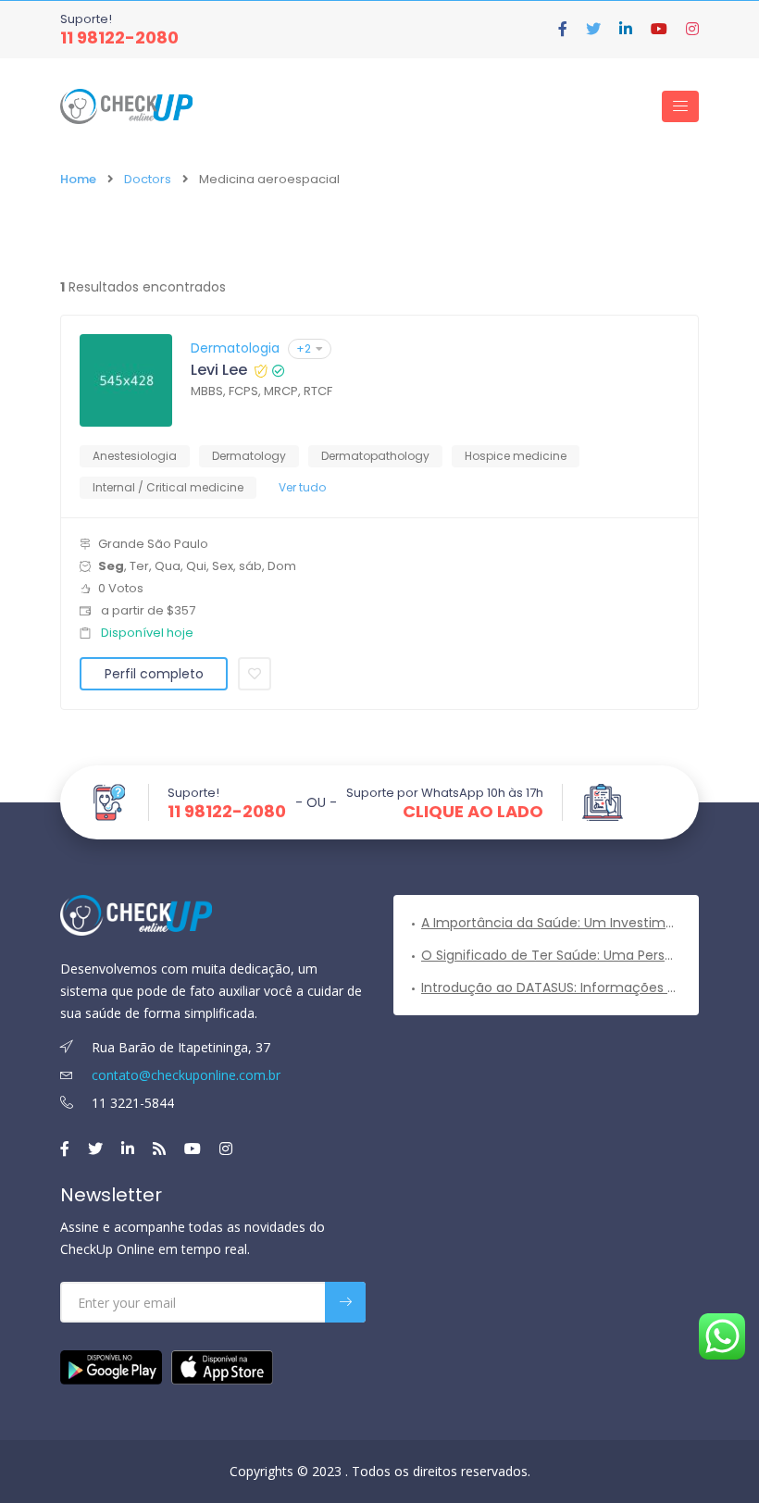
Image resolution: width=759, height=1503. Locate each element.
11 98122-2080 (119, 37)
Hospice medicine (515, 456)
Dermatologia (235, 348)
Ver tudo (302, 487)
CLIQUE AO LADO (473, 811)
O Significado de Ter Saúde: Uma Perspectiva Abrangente (550, 955)
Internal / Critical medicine (168, 487)
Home (78, 179)
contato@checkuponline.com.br (184, 1075)
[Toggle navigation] (680, 106)
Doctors (147, 179)
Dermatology (249, 456)
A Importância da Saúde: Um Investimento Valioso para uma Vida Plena (550, 922)
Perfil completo (154, 674)
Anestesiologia (135, 456)
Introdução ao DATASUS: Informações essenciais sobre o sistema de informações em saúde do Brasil (550, 987)
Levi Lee (219, 370)
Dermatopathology (375, 456)
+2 (303, 348)
